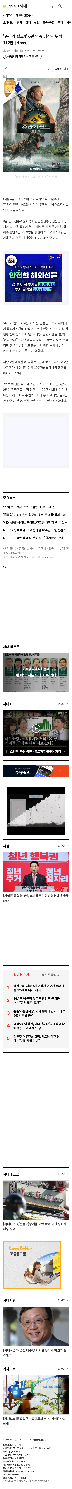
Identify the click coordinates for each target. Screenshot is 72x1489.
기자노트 (9, 1368)
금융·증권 (48, 22)
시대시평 (9, 1300)
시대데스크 (11, 1174)
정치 (19, 22)
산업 (36, 22)
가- (50, 68)
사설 (6, 845)
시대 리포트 (11, 646)
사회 (69, 22)
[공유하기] (54, 6)
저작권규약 (20, 1439)
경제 (28, 22)
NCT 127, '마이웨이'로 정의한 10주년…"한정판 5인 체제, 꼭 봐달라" (36, 530)
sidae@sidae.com (42, 557)
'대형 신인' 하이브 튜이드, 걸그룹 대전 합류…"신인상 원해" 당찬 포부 (36, 522)
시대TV (8, 703)
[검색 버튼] (60, 6)
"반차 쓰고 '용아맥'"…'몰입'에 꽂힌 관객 (28, 507)
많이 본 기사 (21, 974)
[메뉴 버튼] (66, 6)
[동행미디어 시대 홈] (15, 6)
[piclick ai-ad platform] (20, 80)
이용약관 (7, 1439)
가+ (66, 68)
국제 (60, 22)
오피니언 (8, 22)
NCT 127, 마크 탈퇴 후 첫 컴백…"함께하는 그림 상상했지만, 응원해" (36, 537)
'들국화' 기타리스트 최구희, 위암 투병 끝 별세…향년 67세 (36, 514)
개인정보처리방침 (38, 1439)
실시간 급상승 (50, 974)
